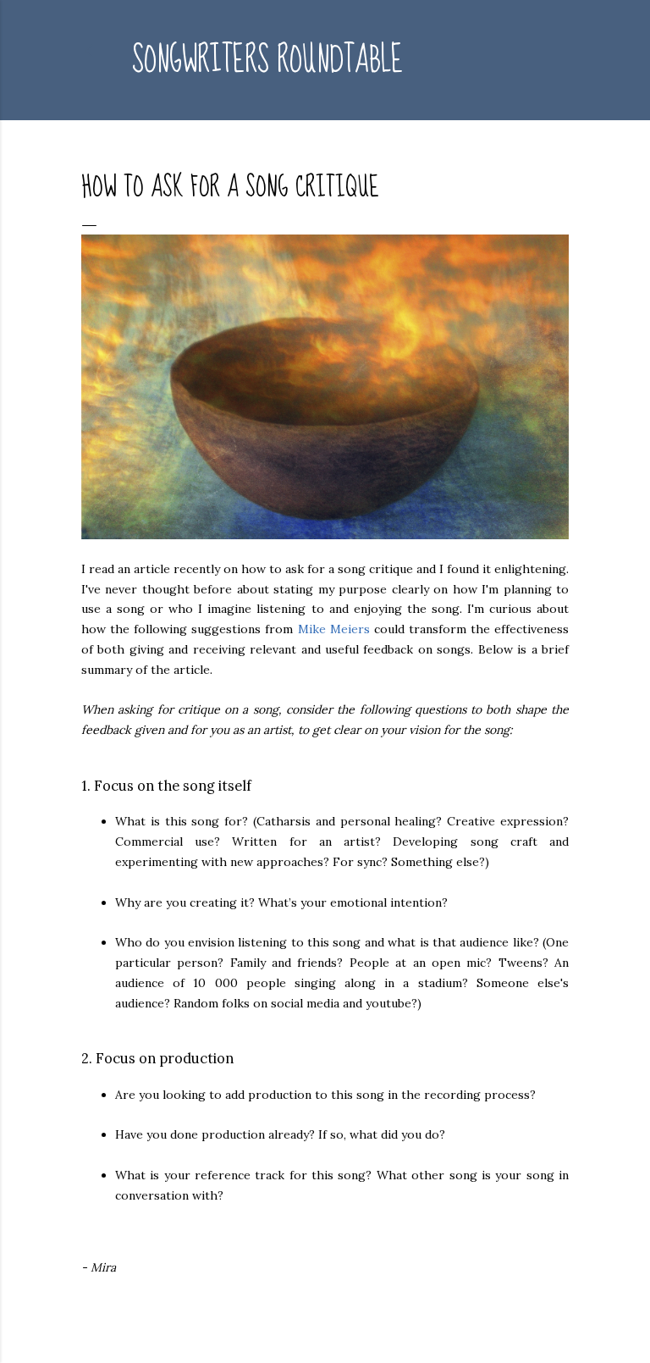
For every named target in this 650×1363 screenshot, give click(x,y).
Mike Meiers (334, 629)
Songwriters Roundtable (267, 60)
